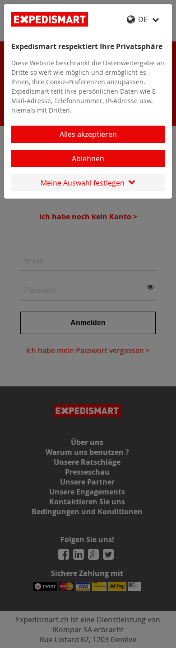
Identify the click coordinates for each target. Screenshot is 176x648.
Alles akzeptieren (88, 134)
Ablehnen (88, 158)
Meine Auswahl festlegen (84, 183)
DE (143, 19)
